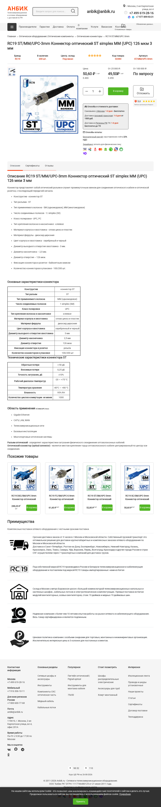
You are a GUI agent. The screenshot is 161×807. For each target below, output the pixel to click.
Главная (11, 36)
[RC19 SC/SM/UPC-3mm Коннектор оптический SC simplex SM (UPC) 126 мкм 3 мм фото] (137, 478)
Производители (27, 26)
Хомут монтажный (107, 695)
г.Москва (100, 111)
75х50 (71, 695)
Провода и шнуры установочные (137, 684)
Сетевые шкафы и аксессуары (47, 677)
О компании (82, 27)
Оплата (71, 26)
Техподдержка (135, 717)
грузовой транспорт (103, 115)
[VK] (9, 749)
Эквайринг (88, 144)
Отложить (143, 93)
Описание (15, 165)
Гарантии (45, 26)
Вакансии (106, 26)
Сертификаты (32, 165)
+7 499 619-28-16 (141, 13)
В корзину (118, 91)
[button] (12, 27)
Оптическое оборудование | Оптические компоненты (46, 36)
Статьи (132, 698)
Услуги (94, 26)
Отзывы (49, 165)
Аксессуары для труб (109, 688)
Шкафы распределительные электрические (108, 679)
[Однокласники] (8, 755)
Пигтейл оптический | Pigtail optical (79, 677)
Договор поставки (137, 710)
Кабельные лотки (47, 707)
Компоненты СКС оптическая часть (47, 693)
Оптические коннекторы (89, 36)
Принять (80, 801)
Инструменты (45, 685)
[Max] (129, 17)
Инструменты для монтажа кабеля (77, 687)
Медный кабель (46, 701)
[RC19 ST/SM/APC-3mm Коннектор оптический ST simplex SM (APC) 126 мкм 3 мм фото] (99, 478)
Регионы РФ (101, 123)
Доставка (58, 26)
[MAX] (15, 749)
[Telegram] (133, 17)
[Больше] (99, 91)
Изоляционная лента (139, 676)
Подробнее (125, 794)
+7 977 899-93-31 (145, 17)
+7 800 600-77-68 (16, 703)
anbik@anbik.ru (101, 11)
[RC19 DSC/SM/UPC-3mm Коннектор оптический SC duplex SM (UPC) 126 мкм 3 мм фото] (23, 478)
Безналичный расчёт (93, 137)
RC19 (17, 59)
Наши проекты (135, 691)
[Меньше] (86, 91)
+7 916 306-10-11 (16, 691)
